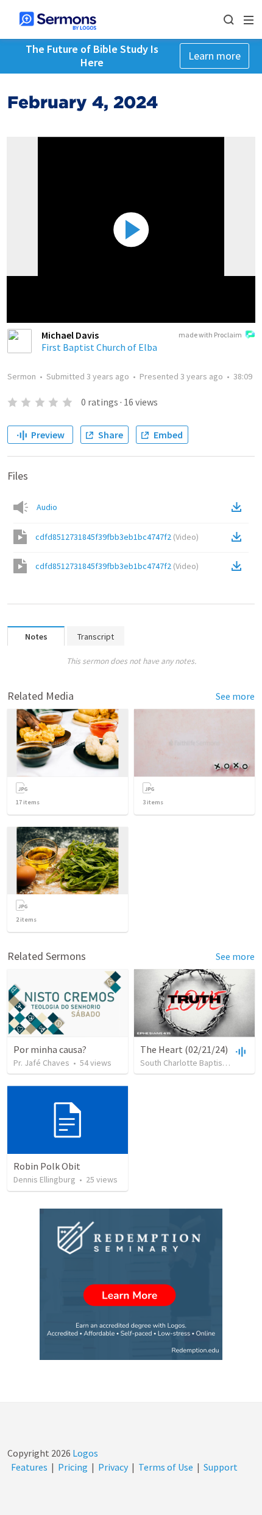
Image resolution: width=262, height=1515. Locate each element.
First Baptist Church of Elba (99, 347)
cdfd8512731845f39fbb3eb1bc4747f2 (117, 536)
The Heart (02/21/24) (184, 1049)
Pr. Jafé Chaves (41, 1062)
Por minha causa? (50, 1049)
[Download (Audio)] (239, 507)
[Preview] (239, 1051)
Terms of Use (165, 1467)
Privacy (113, 1467)
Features (29, 1467)
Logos (84, 1453)
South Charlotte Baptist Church (196, 1062)
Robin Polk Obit (46, 1166)
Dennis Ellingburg (44, 1179)
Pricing (73, 1467)
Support (221, 1467)
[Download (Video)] (239, 537)
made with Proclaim (210, 334)
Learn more (214, 56)
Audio (47, 507)
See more (235, 696)
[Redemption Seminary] (131, 1284)
